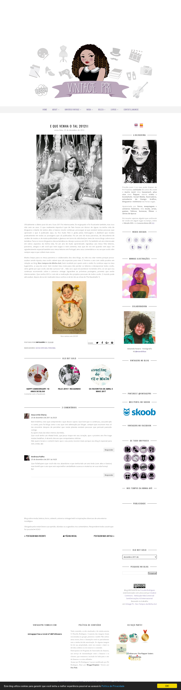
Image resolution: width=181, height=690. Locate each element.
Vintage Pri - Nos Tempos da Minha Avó (141, 604)
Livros (113, 109)
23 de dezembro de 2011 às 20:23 (44, 417)
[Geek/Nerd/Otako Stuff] (143, 470)
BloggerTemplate (93, 665)
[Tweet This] (97, 343)
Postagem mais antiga (103, 535)
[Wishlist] (143, 479)
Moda (89, 109)
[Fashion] (136, 453)
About (54, 109)
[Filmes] (128, 470)
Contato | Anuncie (131, 109)
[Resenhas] (136, 461)
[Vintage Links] (151, 479)
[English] (136, 126)
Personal (52, 348)
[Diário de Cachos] (136, 479)
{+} (153, 223)
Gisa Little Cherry (39, 415)
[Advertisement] (90, 18)
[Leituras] (143, 453)
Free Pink (74, 668)
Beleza (100, 109)
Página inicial (71, 535)
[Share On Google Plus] (107, 343)
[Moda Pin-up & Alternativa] (143, 461)
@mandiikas (140, 351)
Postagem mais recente (36, 535)
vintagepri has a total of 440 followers (45, 634)
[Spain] (142, 126)
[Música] (151, 461)
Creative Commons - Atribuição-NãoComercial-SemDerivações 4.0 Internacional (140, 596)
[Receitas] (151, 470)
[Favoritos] (128, 453)
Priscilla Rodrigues (147, 590)
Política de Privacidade (112, 686)
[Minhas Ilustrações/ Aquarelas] (136, 470)
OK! (167, 685)
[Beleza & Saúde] (151, 453)
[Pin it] (112, 343)
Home (45, 109)
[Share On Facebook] (102, 343)
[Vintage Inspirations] (128, 461)
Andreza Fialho (38, 456)
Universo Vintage (72, 109)
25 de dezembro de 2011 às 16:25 (44, 459)
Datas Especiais (41, 348)
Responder (109, 450)
